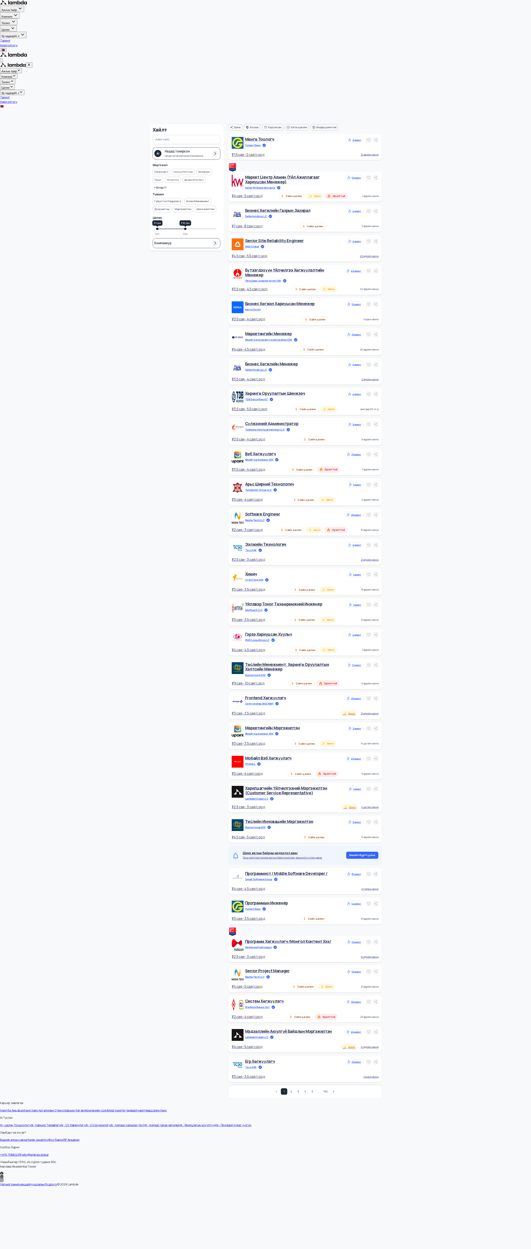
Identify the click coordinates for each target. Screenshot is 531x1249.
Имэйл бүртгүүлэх (362, 855)
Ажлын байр (9, 10)
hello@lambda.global (34, 1155)
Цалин (5, 29)
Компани (6, 16)
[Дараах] (334, 1091)
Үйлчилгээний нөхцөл (14, 1184)
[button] (161, 172)
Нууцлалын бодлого (43, 1184)
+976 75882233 (10, 1155)
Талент (5, 23)
